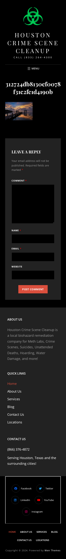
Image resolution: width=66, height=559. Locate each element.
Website (17, 266)
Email (16, 248)
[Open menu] (33, 68)
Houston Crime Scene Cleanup (33, 43)
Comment (19, 180)
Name (16, 230)
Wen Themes (52, 550)
